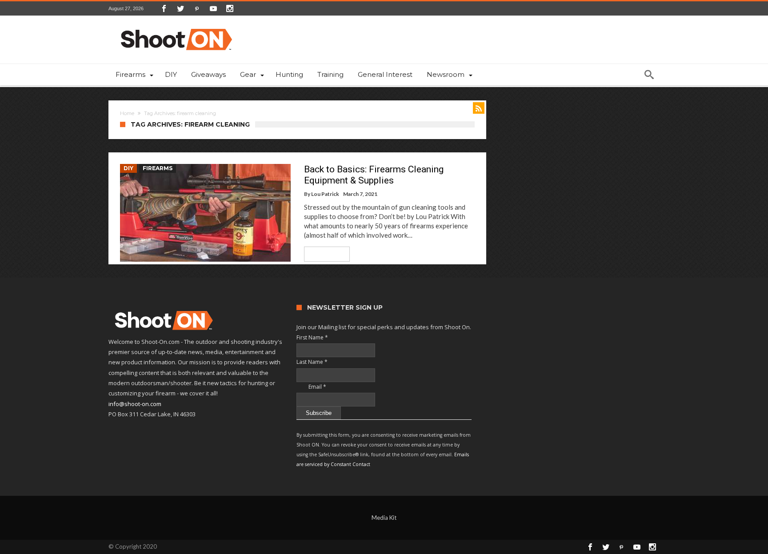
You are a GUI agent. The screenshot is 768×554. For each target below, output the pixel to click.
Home (127, 113)
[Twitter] (180, 8)
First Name (312, 337)
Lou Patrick (325, 194)
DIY (128, 168)
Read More (323, 254)
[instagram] (230, 8)
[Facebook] (164, 8)
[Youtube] (213, 8)
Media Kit (384, 517)
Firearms (157, 168)
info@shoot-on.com (134, 404)
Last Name (312, 362)
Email (311, 387)
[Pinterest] (197, 8)
